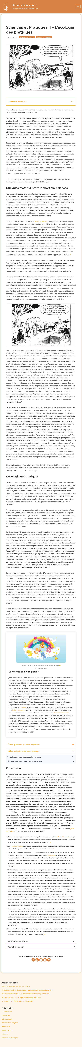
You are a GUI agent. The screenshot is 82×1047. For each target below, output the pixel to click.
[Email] (49, 960)
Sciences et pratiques (44, 37)
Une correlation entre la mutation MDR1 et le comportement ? (26, 994)
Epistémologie (7, 1019)
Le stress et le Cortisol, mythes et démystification (21, 997)
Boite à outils (7, 1012)
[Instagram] (33, 960)
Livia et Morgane (18, 710)
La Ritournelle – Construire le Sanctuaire (17, 1001)
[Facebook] (41, 960)
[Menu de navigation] (78, 6)
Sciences (5, 1034)
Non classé (6, 1026)
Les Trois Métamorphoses (64, 837)
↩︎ (50, 842)
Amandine (22, 707)
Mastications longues (27, 37)
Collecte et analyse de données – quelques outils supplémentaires (27, 990)
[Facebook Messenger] (45, 960)
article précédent (41, 221)
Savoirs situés (7, 1030)
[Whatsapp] (37, 960)
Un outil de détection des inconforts (16, 986)
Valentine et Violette (61, 713)
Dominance (51, 855)
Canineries (6, 1015)
